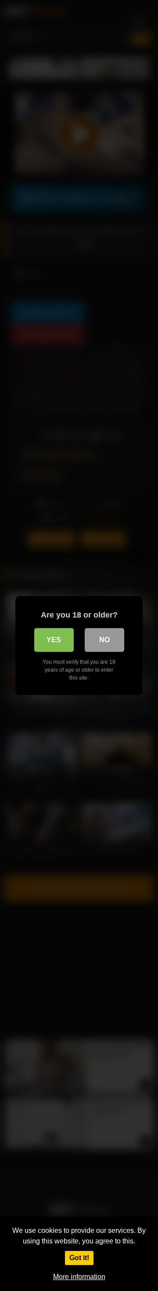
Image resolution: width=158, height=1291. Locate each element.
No (104, 640)
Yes (54, 640)
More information (79, 1276)
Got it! (79, 1258)
